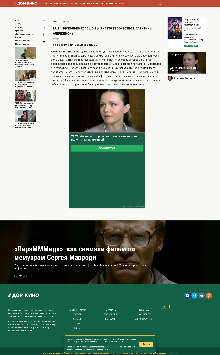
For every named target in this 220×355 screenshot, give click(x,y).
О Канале (111, 310)
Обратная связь (110, 314)
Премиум (119, 4)
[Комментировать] (44, 42)
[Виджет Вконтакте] (164, 306)
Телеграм (144, 310)
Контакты (110, 319)
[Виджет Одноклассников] (169, 306)
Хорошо (146, 344)
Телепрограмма (50, 4)
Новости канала (23, 40)
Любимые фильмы (24, 34)
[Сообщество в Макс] (187, 295)
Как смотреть (106, 4)
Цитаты (19, 30)
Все (17, 20)
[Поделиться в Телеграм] (44, 20)
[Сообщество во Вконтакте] (202, 295)
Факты (18, 27)
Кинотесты (92, 4)
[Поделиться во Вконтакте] (44, 28)
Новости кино (22, 44)
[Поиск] (201, 4)
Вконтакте (144, 314)
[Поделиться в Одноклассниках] (44, 35)
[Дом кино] (25, 3)
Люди (82, 4)
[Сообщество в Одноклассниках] (209, 295)
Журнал (64, 4)
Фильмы (74, 4)
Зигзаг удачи (123, 67)
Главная (54, 21)
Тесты (18, 24)
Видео (18, 37)
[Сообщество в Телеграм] (194, 295)
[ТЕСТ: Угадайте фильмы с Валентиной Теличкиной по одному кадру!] (187, 63)
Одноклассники (144, 319)
